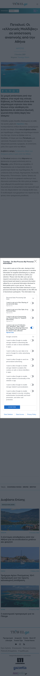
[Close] (36, 262)
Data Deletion (8, 414)
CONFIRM (12, 407)
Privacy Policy (31, 414)
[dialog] (20, 338)
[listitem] (20, 298)
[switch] (32, 303)
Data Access (20, 414)
